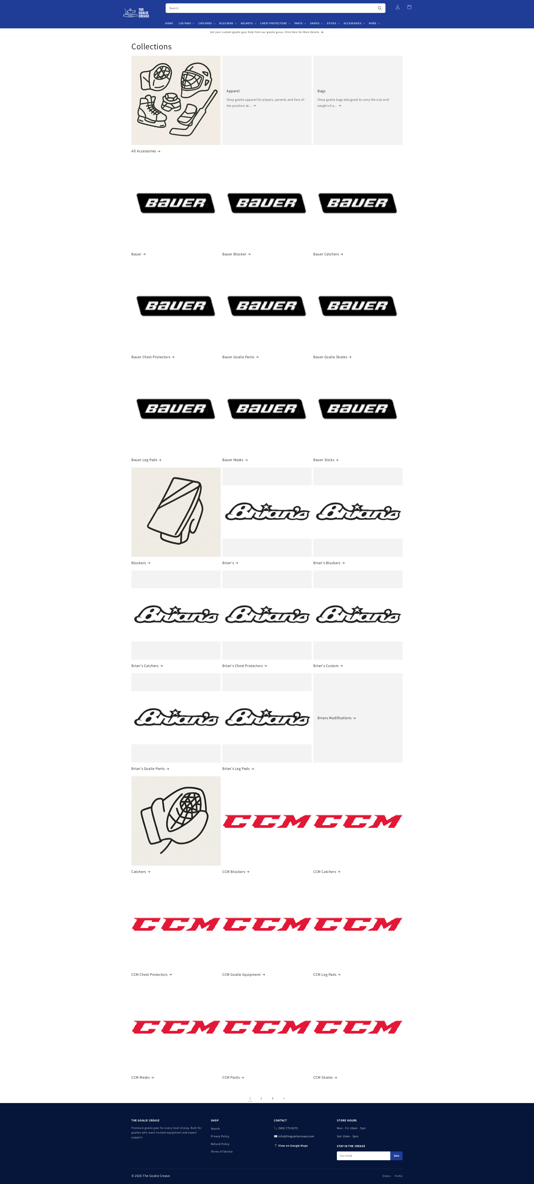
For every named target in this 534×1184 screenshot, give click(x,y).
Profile (399, 1176)
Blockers (138, 562)
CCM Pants (231, 1077)
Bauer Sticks (323, 459)
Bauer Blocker (234, 254)
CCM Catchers (324, 871)
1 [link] (250, 1098)
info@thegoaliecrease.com (296, 1136)
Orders (387, 1176)
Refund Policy (220, 1144)
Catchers (138, 871)
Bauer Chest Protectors (150, 356)
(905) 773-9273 (288, 1128)
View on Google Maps (293, 1145)
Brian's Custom (326, 665)
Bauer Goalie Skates (330, 356)
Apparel (233, 91)
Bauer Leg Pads (144, 459)
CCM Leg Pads (324, 974)
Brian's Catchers (145, 665)
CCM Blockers (233, 871)
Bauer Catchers (326, 254)
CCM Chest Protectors (149, 974)
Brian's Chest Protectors (242, 665)
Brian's (228, 562)
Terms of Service (222, 1151)
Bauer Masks (232, 459)
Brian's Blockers (326, 562)
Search (215, 1128)
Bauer (136, 254)
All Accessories (143, 151)
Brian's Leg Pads (236, 768)
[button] (186, 23)
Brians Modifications (334, 718)
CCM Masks (140, 1077)
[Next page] (283, 1098)
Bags (321, 91)
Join (396, 1155)
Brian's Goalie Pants (148, 768)
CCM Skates (323, 1077)
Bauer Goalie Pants (238, 356)
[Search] (379, 8)
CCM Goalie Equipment (241, 974)
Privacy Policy (220, 1136)
